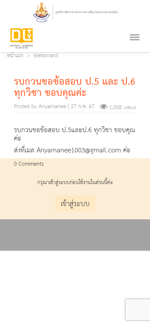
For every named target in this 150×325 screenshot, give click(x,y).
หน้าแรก (15, 56)
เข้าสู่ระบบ (75, 204)
